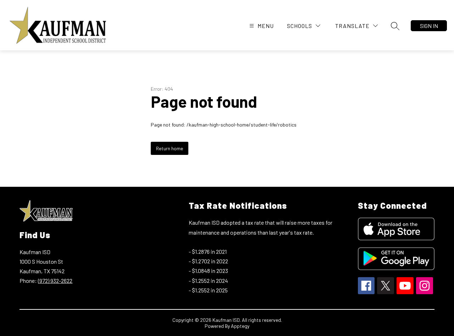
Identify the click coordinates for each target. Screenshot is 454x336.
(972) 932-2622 (55, 280)
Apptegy (240, 326)
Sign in (429, 25)
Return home (169, 148)
